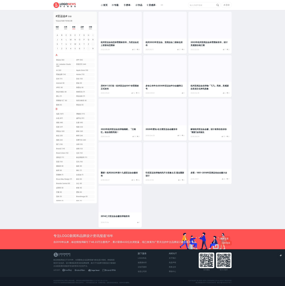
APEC (59, 87)
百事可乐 (81, 140)
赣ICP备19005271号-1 (224, 282)
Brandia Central (63, 183)
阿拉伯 (79, 105)
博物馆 (80, 114)
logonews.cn (211, 280)
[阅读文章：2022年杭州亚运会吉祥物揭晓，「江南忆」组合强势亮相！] (120, 119)
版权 (79, 166)
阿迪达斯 (61, 74)
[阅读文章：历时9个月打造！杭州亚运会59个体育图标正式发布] (120, 76)
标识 (79, 179)
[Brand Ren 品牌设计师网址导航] (82, 270)
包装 (60, 114)
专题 (116, 5)
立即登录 (226, 243)
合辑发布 (194, 145)
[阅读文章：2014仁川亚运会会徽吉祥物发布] (120, 206)
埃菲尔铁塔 (81, 100)
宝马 (79, 162)
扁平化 (80, 118)
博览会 (60, 131)
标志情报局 (81, 157)
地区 (57, 27)
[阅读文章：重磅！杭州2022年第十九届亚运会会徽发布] (120, 163)
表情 (79, 149)
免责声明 (172, 262)
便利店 (60, 157)
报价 (79, 201)
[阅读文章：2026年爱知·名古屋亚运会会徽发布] (165, 119)
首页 (105, 5)
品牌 (82, 27)
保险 (59, 122)
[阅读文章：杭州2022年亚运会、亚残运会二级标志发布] (165, 33)
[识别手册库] (109, 270)
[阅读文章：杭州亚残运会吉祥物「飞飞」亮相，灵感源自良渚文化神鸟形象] (210, 76)
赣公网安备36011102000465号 (206, 282)
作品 (140, 5)
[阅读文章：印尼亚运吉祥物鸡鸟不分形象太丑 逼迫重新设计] (165, 163)
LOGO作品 (142, 258)
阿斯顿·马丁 (61, 100)
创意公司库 (142, 271)
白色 (59, 118)
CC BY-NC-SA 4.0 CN (100, 280)
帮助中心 (172, 271)
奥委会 (79, 87)
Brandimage (82, 196)
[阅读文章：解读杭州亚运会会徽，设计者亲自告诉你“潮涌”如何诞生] (210, 119)
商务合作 (172, 267)
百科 (59, 196)
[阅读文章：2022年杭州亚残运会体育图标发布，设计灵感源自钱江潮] (210, 33)
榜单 (128, 5)
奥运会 (60, 60)
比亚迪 (79, 175)
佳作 (192, 101)
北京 (79, 153)
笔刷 (79, 127)
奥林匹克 (80, 92)
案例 (59, 105)
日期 (90, 27)
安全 (79, 79)
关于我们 (172, 258)
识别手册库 (142, 267)
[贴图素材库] (69, 270)
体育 (102, 14)
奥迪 (79, 83)
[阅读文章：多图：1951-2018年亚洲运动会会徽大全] (210, 163)
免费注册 (224, 238)
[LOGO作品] (95, 270)
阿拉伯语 (80, 96)
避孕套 (59, 201)
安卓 (59, 79)
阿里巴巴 (81, 64)
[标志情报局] (64, 5)
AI (58, 70)
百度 (59, 127)
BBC (79, 170)
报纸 (59, 140)
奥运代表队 (61, 92)
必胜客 (59, 188)
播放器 (59, 166)
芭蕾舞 (59, 175)
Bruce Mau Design (64, 179)
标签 (73, 27)
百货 (59, 162)
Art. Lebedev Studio (63, 65)
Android (60, 83)
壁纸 (79, 192)
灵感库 (152, 5)
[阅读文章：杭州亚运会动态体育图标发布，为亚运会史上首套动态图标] (120, 33)
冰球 (79, 144)
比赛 (79, 122)
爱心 (59, 96)
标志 (59, 135)
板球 (59, 170)
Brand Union (62, 153)
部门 (59, 144)
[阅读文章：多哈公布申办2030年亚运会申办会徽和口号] (165, 76)
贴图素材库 (142, 262)
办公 (79, 183)
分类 (65, 27)
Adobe (80, 74)
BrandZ (60, 149)
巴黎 (59, 192)
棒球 (79, 135)
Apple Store (82, 70)
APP (79, 60)
